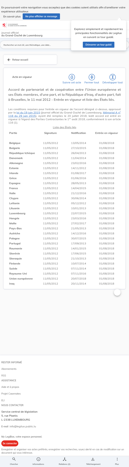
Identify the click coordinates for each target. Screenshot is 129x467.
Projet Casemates (11, 393)
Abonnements (8, 368)
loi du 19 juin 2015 (28, 112)
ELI (3, 400)
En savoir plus (12, 16)
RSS (3, 375)
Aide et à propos (10, 386)
